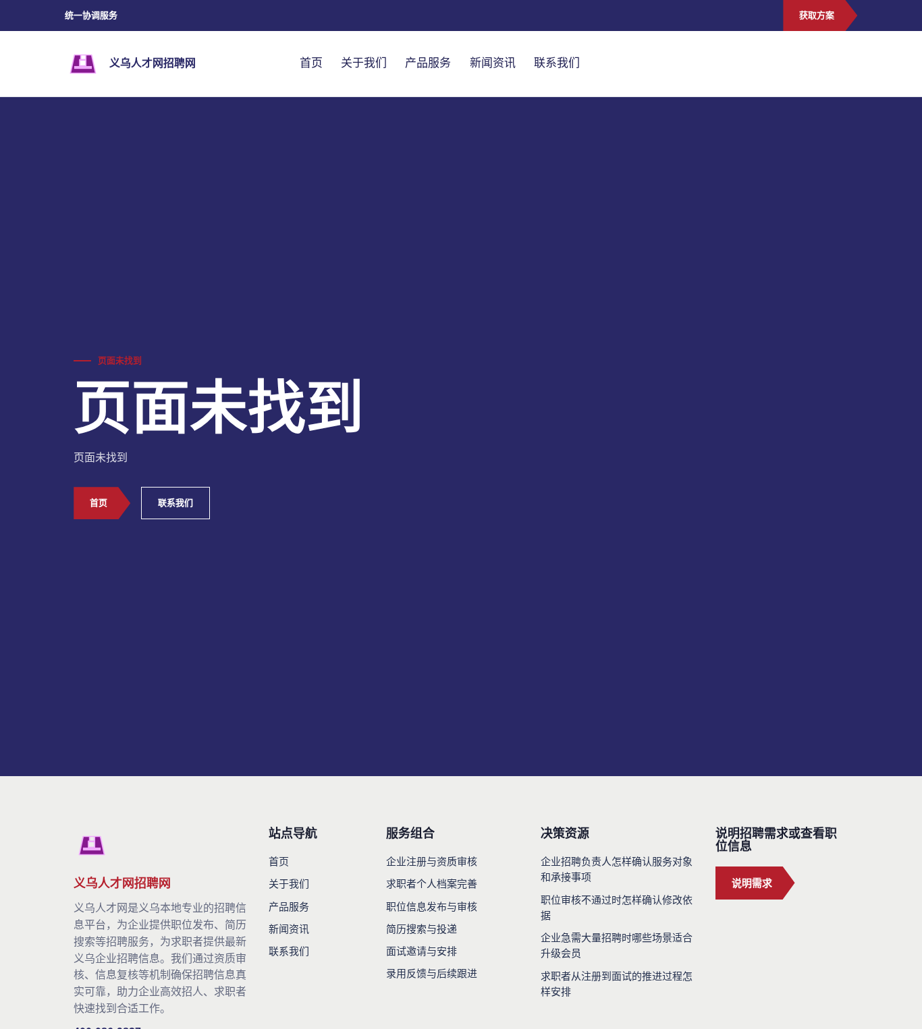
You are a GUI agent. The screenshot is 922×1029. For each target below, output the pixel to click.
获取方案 (816, 15)
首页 (311, 63)
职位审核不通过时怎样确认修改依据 (617, 907)
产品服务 (428, 63)
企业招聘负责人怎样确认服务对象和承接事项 (617, 869)
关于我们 (364, 63)
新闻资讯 (493, 63)
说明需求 (752, 883)
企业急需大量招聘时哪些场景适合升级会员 (617, 945)
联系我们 (557, 63)
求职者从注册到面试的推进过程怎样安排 (617, 983)
